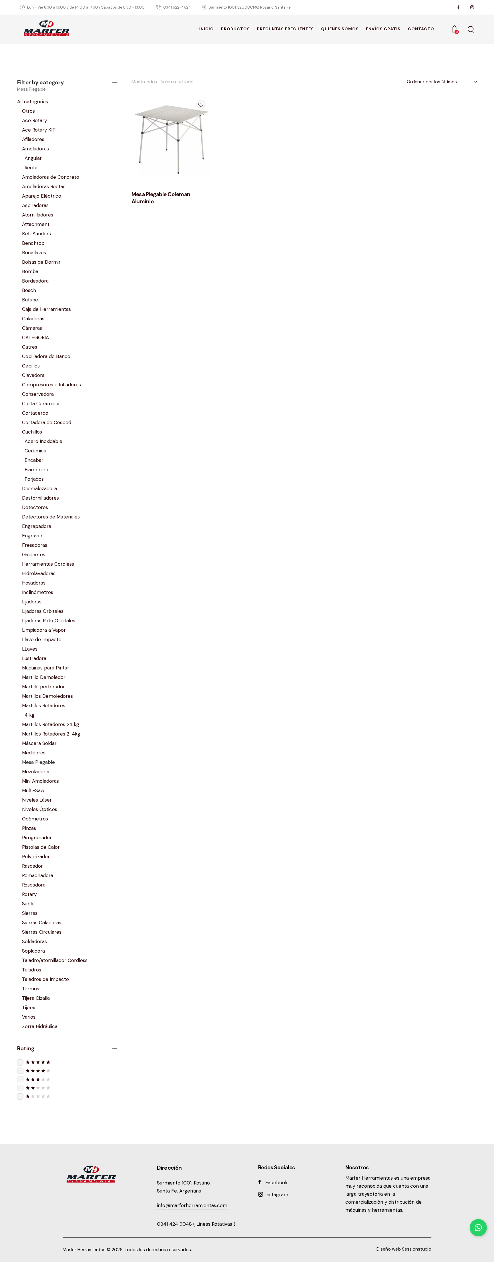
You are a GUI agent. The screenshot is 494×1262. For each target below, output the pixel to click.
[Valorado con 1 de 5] (67, 1096)
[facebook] (458, 7)
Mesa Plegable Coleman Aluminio (161, 198)
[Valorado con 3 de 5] (67, 1079)
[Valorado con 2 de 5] (67, 1087)
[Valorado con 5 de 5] (67, 1062)
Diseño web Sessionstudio (404, 1249)
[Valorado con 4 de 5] (67, 1070)
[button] (201, 105)
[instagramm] (472, 7)
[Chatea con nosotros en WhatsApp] (478, 1227)
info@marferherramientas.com (192, 1205)
